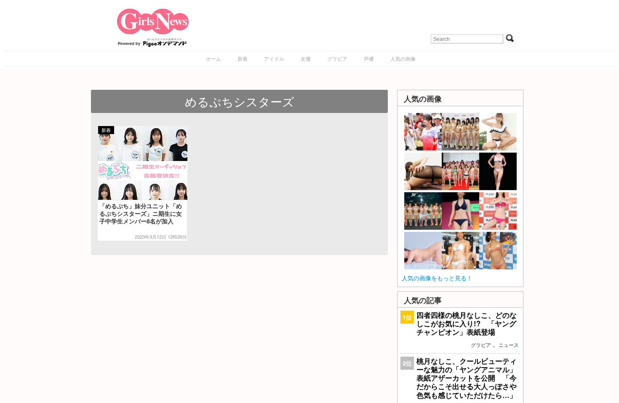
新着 (242, 58)
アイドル (274, 58)
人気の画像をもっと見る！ (437, 278)
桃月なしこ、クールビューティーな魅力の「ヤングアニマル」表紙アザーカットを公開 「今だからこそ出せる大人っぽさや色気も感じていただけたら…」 (466, 378)
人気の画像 (403, 58)
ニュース (509, 344)
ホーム (213, 58)
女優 (306, 58)
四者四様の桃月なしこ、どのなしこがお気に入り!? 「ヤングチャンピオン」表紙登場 (466, 323)
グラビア (337, 58)
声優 (369, 58)
